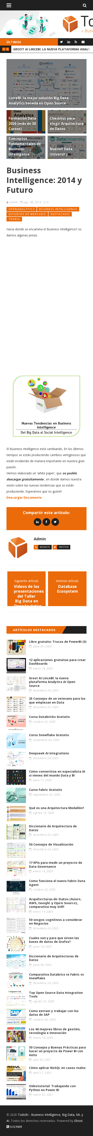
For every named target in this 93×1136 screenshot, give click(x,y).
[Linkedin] (37, 522)
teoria (14, 219)
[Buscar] (85, 5)
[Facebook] (46, 522)
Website (45, 547)
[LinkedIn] (68, 42)
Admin (13, 202)
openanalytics (22, 209)
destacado (60, 214)
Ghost (78, 1121)
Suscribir (15, 1127)
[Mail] (83, 42)
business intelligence (58, 209)
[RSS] (75, 42)
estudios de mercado (27, 214)
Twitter (64, 547)
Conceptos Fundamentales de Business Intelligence (51, 49)
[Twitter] (61, 42)
